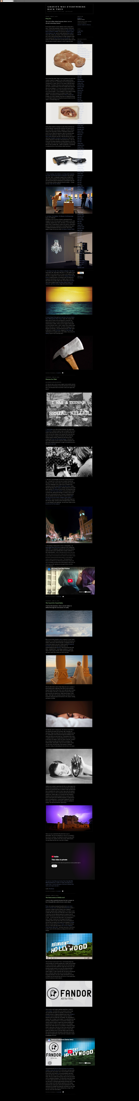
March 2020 (79, 230)
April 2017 (79, 200)
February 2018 (80, 214)
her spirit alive (53, 444)
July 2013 (79, 141)
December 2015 (80, 191)
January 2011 (80, 88)
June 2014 (79, 161)
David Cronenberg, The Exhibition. (54, 174)
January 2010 (80, 67)
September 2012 (80, 124)
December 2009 (80, 65)
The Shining (55, 489)
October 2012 (80, 125)
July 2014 (79, 163)
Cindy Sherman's (49, 927)
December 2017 (80, 210)
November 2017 (80, 209)
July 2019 (79, 223)
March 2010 (79, 70)
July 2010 (79, 77)
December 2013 (80, 150)
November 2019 (80, 226)
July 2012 (79, 120)
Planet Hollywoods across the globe (61, 38)
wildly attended (69, 29)
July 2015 (79, 184)
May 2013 (79, 138)
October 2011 (80, 104)
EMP (70, 328)
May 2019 (79, 221)
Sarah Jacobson (50, 429)
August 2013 (80, 143)
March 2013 (79, 134)
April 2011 (79, 93)
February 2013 (80, 132)
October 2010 (80, 83)
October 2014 (80, 168)
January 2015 (80, 173)
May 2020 (79, 233)
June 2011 (79, 97)
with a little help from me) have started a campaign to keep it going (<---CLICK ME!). (59, 497)
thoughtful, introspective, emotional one (59, 138)
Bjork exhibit (70, 33)
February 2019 (80, 219)
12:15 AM (59, 1092)
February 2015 (80, 175)
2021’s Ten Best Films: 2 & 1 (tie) (84, 51)
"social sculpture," (49, 1011)
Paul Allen (58, 330)
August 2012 (80, 122)
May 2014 (79, 159)
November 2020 (80, 244)
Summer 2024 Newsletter (82, 50)
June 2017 (79, 203)
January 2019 (80, 218)
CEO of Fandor (61, 923)
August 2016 (80, 196)
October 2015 (80, 189)
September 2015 (80, 187)
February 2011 (80, 90)
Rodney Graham (67, 282)
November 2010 (80, 84)
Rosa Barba (61, 282)
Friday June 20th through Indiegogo (59, 439)
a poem (60, 639)
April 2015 (79, 179)
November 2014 (80, 170)
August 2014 (80, 164)
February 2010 (80, 69)
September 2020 (80, 241)
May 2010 (79, 74)
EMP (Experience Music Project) (55, 318)
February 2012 (80, 111)
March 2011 (79, 92)
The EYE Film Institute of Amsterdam (59, 175)
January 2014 (80, 152)
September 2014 (80, 166)
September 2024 (80, 260)
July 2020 (79, 237)
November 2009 (80, 63)
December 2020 (80, 246)
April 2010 (79, 72)
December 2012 (80, 129)
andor (47, 906)
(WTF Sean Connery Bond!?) (56, 490)
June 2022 (79, 255)
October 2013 (80, 147)
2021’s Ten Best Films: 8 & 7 (83, 57)
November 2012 (80, 127)
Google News (80, 31)
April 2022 (79, 253)
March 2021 (79, 248)
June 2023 (79, 257)
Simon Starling (56, 283)
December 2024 (80, 262)
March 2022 (79, 251)
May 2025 (79, 265)
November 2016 (80, 198)
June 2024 (79, 258)
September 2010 (80, 81)
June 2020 (79, 235)
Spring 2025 (80, 44)
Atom (81, 277)
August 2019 (80, 225)
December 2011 (80, 108)
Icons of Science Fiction (51, 317)
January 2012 (80, 109)
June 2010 (79, 76)
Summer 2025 (80, 42)
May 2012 (79, 116)
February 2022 (80, 249)
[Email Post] (62, 372)
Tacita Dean (71, 280)
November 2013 (80, 148)
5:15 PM (59, 891)
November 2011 (80, 106)
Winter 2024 (80, 46)
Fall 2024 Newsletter (81, 48)
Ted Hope (72, 922)
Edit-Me (79, 32)
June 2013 (79, 140)
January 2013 (80, 131)
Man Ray (59, 647)
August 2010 (80, 79)
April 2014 (79, 157)
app (55, 34)
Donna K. (79, 18)
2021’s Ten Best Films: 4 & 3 (83, 53)
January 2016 (80, 193)
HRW (50, 549)
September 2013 (80, 145)
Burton (66, 94)
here (58, 1073)
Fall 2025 (79, 41)
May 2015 (79, 180)
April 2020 (79, 232)
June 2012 (79, 118)
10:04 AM (59, 596)
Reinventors (67, 907)
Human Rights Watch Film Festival (53, 547)
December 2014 (80, 171)
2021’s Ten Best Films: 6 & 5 (83, 55)
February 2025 (80, 264)
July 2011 (79, 99)
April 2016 (79, 194)
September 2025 (80, 267)
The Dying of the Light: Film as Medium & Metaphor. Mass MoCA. (61, 270)
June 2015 (79, 182)
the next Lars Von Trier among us (52, 503)
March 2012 (79, 113)
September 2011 (80, 102)
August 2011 (80, 100)
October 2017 (80, 207)
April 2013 (79, 136)
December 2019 (80, 228)
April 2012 (79, 115)
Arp (72, 94)
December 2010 (80, 86)
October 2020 (80, 242)
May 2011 (79, 95)
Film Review (51, 888)
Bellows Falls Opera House (64, 486)
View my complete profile (84, 24)
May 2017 (79, 202)
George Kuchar (49, 431)
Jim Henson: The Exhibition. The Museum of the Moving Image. (60, 216)
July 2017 (79, 205)
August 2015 (80, 186)
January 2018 (80, 212)
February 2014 (80, 154)
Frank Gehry (68, 330)
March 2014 (79, 155)
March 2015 (79, 177)
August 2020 (80, 239)
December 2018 (80, 216)
